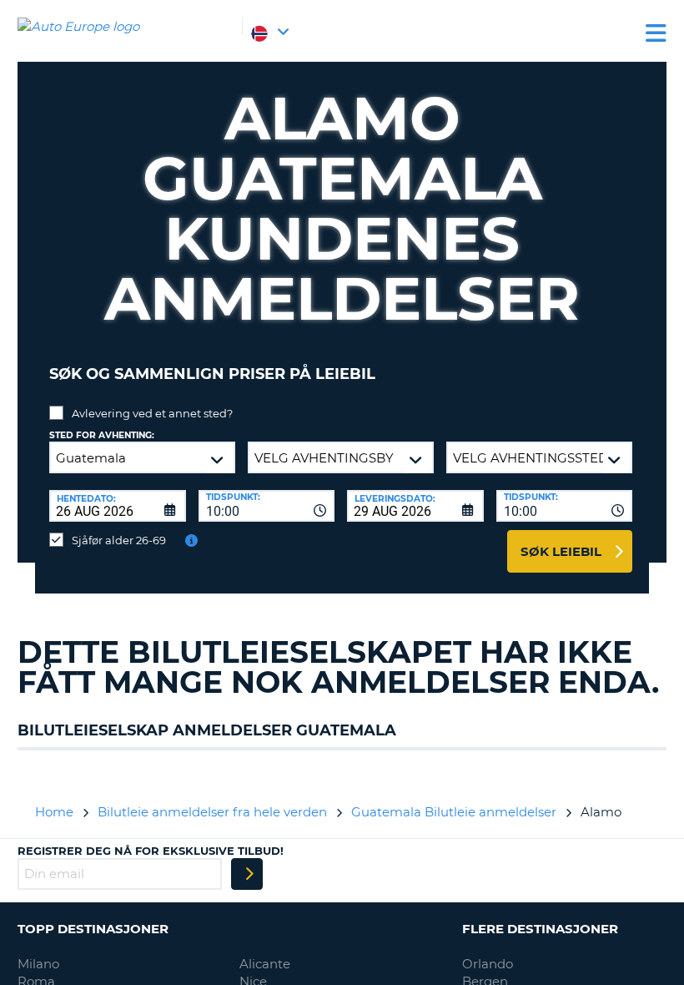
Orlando (487, 964)
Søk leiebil (561, 551)
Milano (38, 964)
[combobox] (267, 506)
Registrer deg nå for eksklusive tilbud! (151, 850)
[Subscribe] (247, 874)
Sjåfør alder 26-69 (119, 540)
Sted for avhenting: (101, 435)
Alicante (264, 964)
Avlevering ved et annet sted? (152, 413)
